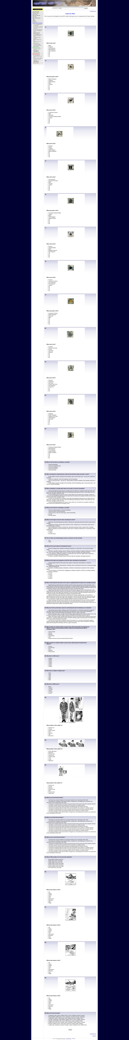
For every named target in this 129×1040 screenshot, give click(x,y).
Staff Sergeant (51, 49)
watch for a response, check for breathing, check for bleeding (62, 479)
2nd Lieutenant (52, 50)
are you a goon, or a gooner (38, 26)
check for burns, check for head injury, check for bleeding (61, 512)
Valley (49, 893)
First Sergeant (51, 251)
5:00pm (50, 666)
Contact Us (34, 21)
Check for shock (52, 469)
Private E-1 (51, 386)
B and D (50, 578)
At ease (50, 646)
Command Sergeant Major (54, 116)
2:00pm (50, 663)
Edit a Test (34, 16)
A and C (50, 693)
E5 (49, 88)
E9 (49, 223)
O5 (49, 120)
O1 (49, 56)
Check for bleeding (52, 464)
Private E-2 (51, 381)
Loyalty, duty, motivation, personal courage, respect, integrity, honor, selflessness (67, 1024)
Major (49, 45)
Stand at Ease (51, 631)
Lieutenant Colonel (53, 112)
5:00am (50, 665)
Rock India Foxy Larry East (54, 867)
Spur (49, 901)
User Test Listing (35, 11)
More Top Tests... (36, 46)
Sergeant (50, 46)
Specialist (50, 115)
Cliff (49, 897)
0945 (49, 679)
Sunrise (50, 687)
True (49, 540)
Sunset (50, 690)
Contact (73, 1038)
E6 (49, 187)
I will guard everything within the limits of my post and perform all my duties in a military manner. (71, 807)
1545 (49, 675)
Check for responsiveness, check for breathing (59, 510)
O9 (49, 455)
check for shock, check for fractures (56, 511)
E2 (49, 389)
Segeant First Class (53, 180)
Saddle (50, 894)
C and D (50, 532)
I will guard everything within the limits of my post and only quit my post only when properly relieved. (72, 803)
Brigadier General (52, 250)
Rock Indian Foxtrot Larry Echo (55, 859)
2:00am (50, 662)
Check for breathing (53, 467)
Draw (49, 896)
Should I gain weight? (37, 44)
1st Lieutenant (51, 48)
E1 (49, 388)
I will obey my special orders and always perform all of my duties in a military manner (68, 810)
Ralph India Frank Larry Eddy (55, 860)
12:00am (50, 691)
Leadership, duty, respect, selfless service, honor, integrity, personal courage (66, 1015)
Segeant (50, 146)
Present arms (51, 651)
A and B (50, 514)
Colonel (50, 117)
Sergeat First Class (53, 416)
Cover (49, 759)
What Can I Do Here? (36, 18)
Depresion (50, 1004)
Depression (51, 898)
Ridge (49, 902)
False (49, 541)
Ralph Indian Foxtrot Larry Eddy (56, 863)
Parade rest (51, 727)
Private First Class (52, 348)
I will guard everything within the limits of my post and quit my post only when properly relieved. (70, 809)
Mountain (50, 900)
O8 (49, 253)
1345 (49, 674)
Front (49, 758)
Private (50, 147)
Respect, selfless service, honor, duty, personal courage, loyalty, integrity (65, 1023)
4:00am (50, 661)
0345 (49, 673)
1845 (49, 677)
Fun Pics (34, 20)
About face (50, 735)
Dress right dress (52, 751)
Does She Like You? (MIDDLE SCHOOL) (36, 33)
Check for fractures (52, 468)
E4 (49, 54)
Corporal (50, 84)
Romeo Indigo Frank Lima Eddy (56, 866)
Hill (49, 892)
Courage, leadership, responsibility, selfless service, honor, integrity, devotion (66, 1019)
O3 (49, 119)
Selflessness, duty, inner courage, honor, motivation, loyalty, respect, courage (66, 1022)
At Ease (50, 633)
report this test (93, 11)
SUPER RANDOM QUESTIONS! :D (36, 51)
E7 (49, 85)
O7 (49, 254)
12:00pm (50, 689)
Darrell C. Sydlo (62, 1038)
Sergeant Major (52, 218)
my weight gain (35, 25)
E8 (49, 121)
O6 (49, 53)
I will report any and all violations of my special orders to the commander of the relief (68, 800)
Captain (50, 184)
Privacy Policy (68, 1038)
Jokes (33, 19)
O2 (49, 52)
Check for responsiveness (54, 465)
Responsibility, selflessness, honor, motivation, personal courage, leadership (66, 1016)
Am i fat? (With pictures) (37, 34)
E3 (49, 87)
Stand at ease (51, 730)
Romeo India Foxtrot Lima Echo (55, 864)
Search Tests (34, 14)
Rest (49, 637)
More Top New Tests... (37, 52)
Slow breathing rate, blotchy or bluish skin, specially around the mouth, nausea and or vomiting (70, 527)
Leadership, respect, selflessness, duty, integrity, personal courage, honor (65, 1018)
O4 (49, 286)
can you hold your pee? (37, 45)
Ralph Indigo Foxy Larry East (55, 862)
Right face (50, 752)
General (50, 183)
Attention (50, 634)
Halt (49, 734)
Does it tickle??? (36, 43)
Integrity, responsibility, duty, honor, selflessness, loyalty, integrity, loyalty (65, 1020)
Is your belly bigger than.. (37, 24)
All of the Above (52, 533)
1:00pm (50, 658)
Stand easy (51, 793)
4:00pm (50, 659)
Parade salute (51, 756)
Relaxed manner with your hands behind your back (60, 638)
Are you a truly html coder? (37, 29)
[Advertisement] (70, 22)
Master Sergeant (52, 79)
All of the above (52, 515)
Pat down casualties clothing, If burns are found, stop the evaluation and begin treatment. (69, 556)
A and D (50, 577)
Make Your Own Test (36, 15)
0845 (49, 678)
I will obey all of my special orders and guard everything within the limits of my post (67, 806)
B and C (50, 574)
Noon (49, 686)
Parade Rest (51, 635)
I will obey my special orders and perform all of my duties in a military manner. (66, 805)
